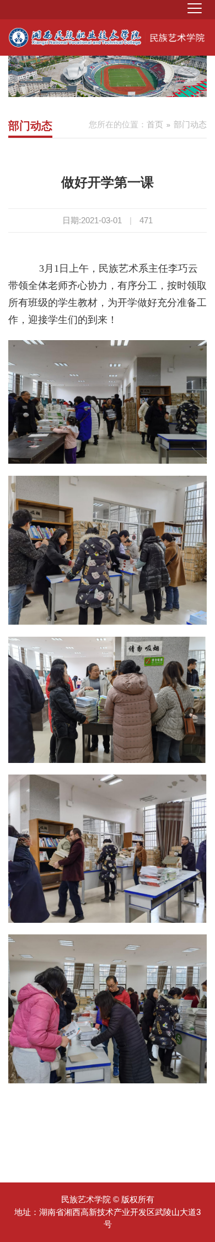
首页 (155, 124)
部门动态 (190, 124)
